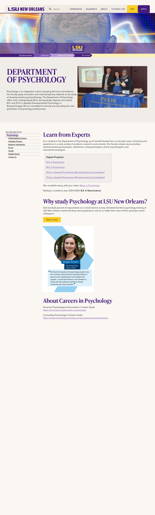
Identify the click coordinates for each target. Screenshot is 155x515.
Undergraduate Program (17, 138)
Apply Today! (52, 219)
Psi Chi (10, 147)
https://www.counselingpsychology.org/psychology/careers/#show (75, 317)
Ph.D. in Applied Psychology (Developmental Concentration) (75, 177)
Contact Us (12, 157)
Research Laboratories (16, 144)
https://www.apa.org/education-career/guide (64, 310)
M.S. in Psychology (55, 167)
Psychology (12, 135)
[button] (76, 9)
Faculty (11, 151)
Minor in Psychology (90, 185)
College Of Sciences (65, 55)
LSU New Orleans (25, 55)
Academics (45, 55)
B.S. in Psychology (55, 162)
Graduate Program (15, 141)
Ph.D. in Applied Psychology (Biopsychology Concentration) (75, 172)
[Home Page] (26, 9)
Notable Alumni (14, 154)
